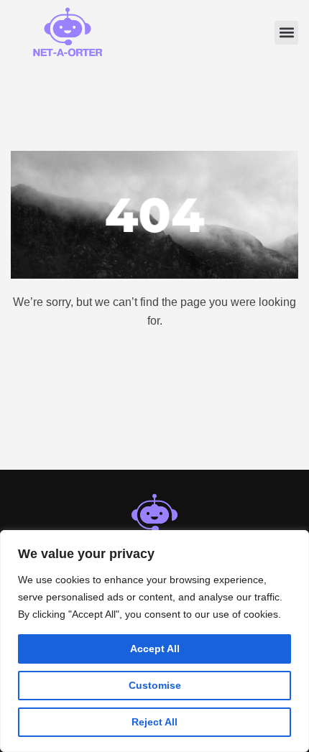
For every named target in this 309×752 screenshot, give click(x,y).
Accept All (155, 648)
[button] (286, 33)
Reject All (154, 722)
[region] (154, 641)
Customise (155, 685)
